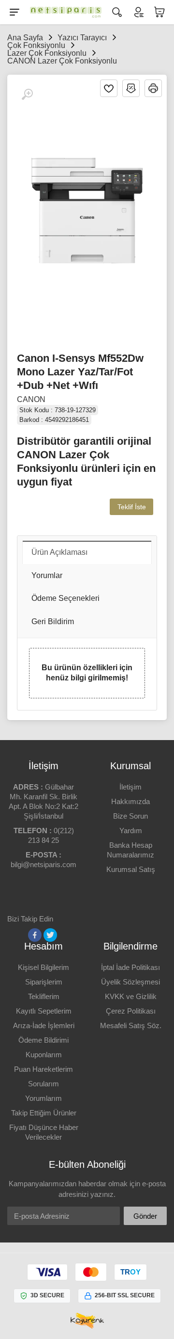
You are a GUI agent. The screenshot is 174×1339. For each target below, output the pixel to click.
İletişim (130, 787)
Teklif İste (131, 507)
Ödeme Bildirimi (43, 1040)
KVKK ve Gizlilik (131, 996)
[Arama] (117, 12)
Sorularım (43, 1084)
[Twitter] (50, 935)
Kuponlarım (44, 1054)
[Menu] (14, 12)
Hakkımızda (130, 801)
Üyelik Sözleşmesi (130, 982)
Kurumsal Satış (130, 869)
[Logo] (65, 12)
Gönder (145, 1216)
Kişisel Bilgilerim (43, 967)
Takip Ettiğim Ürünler (43, 1113)
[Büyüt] (27, 94)
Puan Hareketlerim (43, 1069)
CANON (31, 399)
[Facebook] (35, 935)
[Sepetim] (159, 12)
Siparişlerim (43, 982)
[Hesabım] (138, 12)
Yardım (130, 830)
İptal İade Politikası (130, 967)
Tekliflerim (43, 996)
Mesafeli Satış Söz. (130, 1025)
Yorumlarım (43, 1098)
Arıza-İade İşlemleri (43, 1025)
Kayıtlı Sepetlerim (44, 1011)
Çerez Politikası (131, 1011)
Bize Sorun (130, 816)
